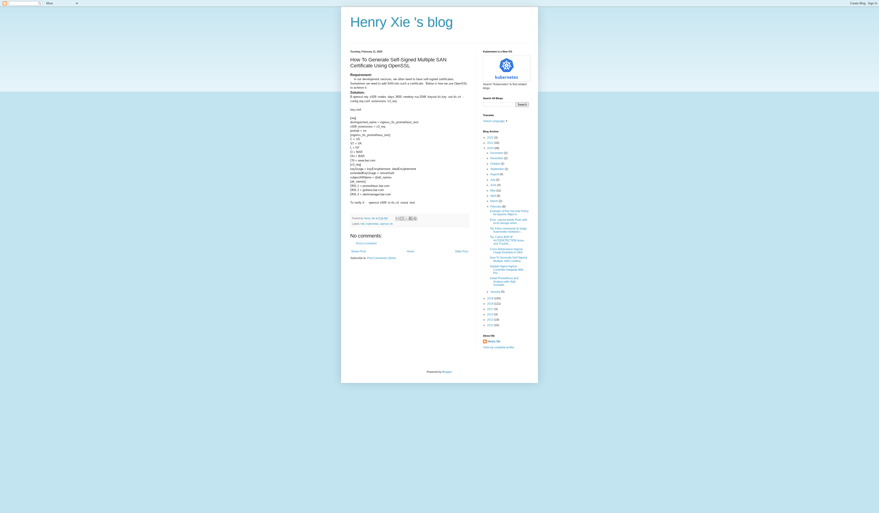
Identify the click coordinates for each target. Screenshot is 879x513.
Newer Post (358, 251)
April (493, 195)
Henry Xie (494, 341)
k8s (363, 223)
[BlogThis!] (402, 218)
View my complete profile (498, 347)
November (497, 158)
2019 (490, 298)
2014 (490, 314)
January (495, 291)
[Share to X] (406, 218)
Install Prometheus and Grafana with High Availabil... (504, 282)
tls (391, 223)
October (495, 163)
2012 (490, 325)
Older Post (461, 251)
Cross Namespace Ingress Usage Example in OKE (506, 251)
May (493, 190)
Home (410, 251)
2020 (490, 148)
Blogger (447, 372)
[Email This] (397, 218)
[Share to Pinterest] (415, 218)
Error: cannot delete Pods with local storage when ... (508, 221)
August (495, 174)
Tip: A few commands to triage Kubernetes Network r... (508, 230)
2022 (490, 137)
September (497, 169)
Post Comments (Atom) (381, 258)
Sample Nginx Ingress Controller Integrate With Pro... (507, 270)
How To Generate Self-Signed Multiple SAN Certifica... (508, 259)
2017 (490, 309)
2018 (490, 303)
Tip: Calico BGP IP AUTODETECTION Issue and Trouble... (507, 240)
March (494, 201)
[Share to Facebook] (410, 218)
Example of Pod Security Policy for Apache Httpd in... (509, 213)
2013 (490, 319)
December (497, 153)
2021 (490, 143)
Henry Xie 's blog (401, 22)
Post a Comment (366, 243)
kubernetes (372, 223)
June (493, 185)
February (496, 206)
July (493, 179)
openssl (384, 223)
